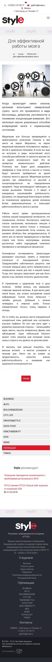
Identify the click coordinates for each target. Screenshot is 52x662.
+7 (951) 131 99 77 (16, 5)
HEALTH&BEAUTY (12, 431)
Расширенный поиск (27, 578)
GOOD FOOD (9, 426)
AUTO (6, 404)
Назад (26, 378)
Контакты (26, 622)
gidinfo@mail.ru (38, 5)
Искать (27, 8)
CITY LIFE (8, 415)
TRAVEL (7, 453)
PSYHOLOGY (9, 447)
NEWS (6, 442)
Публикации (26, 582)
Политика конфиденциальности (27, 575)
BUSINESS (8, 399)
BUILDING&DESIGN (12, 409)
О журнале (26, 557)
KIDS (5, 437)
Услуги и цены (27, 566)
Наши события (27, 569)
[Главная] (14, 54)
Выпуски (27, 563)
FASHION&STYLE (11, 420)
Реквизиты (27, 572)
